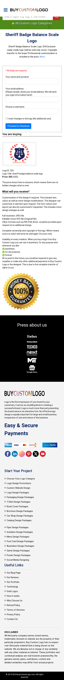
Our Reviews (13, 577)
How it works (13, 596)
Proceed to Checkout (18, 126)
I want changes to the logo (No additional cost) (29, 118)
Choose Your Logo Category (21, 478)
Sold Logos (12, 591)
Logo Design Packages (18, 492)
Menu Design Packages (18, 536)
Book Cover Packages (17, 506)
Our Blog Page (14, 572)
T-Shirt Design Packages (18, 502)
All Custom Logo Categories (33, 23)
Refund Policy (13, 605)
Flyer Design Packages (18, 527)
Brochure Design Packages (20, 511)
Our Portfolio (13, 582)
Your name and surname (17, 77)
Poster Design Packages (19, 555)
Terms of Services (16, 609)
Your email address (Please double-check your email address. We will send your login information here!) (31, 92)
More (42, 56)
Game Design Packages (18, 550)
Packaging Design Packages (20, 497)
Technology (12, 586)
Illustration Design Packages (20, 546)
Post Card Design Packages (20, 541)
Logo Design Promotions (19, 483)
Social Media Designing (18, 560)
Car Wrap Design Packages (20, 515)
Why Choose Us (14, 600)
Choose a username (15, 107)
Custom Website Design (18, 488)
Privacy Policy (13, 614)
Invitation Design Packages (20, 532)
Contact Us (12, 619)
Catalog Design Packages (19, 520)
